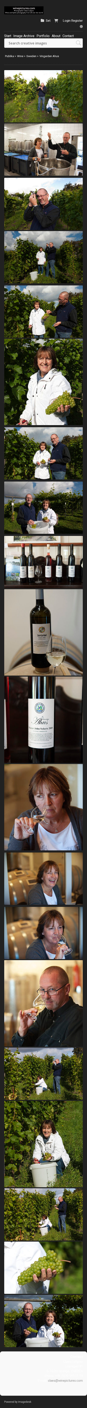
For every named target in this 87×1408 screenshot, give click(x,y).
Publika (9, 56)
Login (67, 21)
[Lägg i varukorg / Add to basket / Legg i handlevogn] (70, 117)
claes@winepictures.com (65, 1381)
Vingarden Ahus (49, 56)
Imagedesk (24, 1401)
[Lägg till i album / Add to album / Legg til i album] (77, 117)
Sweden (31, 56)
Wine (20, 56)
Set (48, 21)
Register (77, 21)
